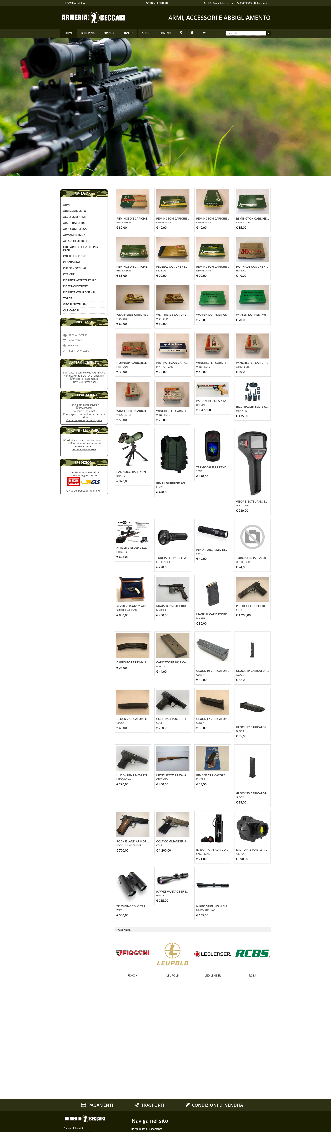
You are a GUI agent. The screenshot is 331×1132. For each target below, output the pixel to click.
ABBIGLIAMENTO (74, 211)
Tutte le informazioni (84, 381)
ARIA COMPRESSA (75, 229)
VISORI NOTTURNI (75, 304)
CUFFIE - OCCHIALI (75, 268)
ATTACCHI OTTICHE (75, 241)
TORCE (67, 298)
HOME (69, 33)
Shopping (88, 33)
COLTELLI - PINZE (74, 256)
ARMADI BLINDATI (75, 235)
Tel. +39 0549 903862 (84, 449)
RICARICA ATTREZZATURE (79, 280)
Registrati (162, 3)
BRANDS (108, 33)
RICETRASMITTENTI (75, 286)
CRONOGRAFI (72, 262)
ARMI (66, 205)
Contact (165, 33)
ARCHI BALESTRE (74, 223)
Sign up (128, 33)
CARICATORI (71, 310)
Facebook (262, 3)
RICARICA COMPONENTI (79, 292)
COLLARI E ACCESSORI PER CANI (80, 248)
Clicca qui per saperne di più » (84, 420)
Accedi (150, 3)
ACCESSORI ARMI (74, 217)
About (146, 33)
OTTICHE (69, 274)
